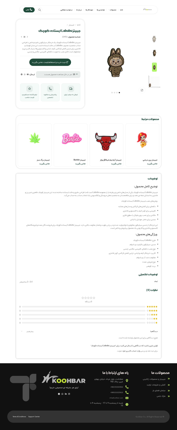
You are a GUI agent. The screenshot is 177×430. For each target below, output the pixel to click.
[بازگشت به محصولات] (24, 36)
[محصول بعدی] (21, 36)
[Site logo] (147, 10)
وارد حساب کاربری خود (131, 351)
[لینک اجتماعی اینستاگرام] (69, 394)
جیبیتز (71, 25)
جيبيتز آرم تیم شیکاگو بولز (110, 160)
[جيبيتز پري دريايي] (142, 140)
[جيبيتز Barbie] (70, 140)
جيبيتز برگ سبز (43, 160)
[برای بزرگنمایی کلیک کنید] (142, 90)
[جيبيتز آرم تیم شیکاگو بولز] (106, 140)
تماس (27, 9)
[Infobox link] (150, 379)
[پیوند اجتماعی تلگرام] (21, 74)
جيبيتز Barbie (80, 160)
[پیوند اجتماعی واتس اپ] (24, 74)
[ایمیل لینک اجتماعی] (27, 74)
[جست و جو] (39, 9)
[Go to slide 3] (114, 92)
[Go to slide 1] (119, 92)
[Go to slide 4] (112, 92)
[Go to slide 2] (117, 92)
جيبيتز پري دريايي (150, 160)
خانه (78, 25)
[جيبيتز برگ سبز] (34, 140)
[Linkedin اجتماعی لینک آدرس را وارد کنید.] (65, 394)
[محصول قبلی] (27, 36)
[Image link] (64, 379)
